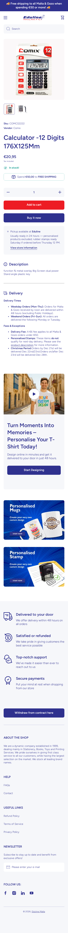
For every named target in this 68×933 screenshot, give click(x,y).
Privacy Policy (11, 832)
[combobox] (34, 28)
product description (22, 345)
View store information (23, 247)
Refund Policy (11, 816)
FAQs (7, 785)
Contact (8, 793)
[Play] (34, 394)
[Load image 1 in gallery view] (9, 109)
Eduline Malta (38, 911)
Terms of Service (13, 824)
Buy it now (34, 217)
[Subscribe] (59, 867)
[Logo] (34, 17)
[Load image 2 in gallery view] (22, 109)
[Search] (7, 28)
